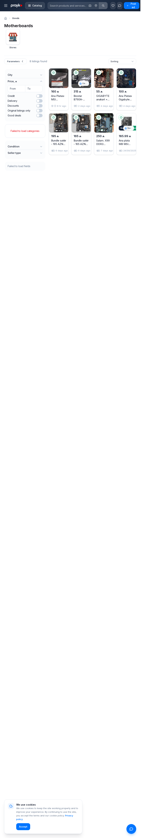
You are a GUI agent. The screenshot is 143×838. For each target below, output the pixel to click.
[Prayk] (16, 5)
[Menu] (5, 5)
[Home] (5, 18)
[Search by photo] (90, 5)
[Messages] (119, 5)
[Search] (103, 5)
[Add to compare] (62, 80)
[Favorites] (113, 5)
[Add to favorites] (62, 72)
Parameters (13, 61)
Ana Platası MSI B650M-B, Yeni (57, 101)
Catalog (37, 5)
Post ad (133, 5)
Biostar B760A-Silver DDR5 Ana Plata (81, 101)
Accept (23, 826)
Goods (15, 18)
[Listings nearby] (96, 5)
